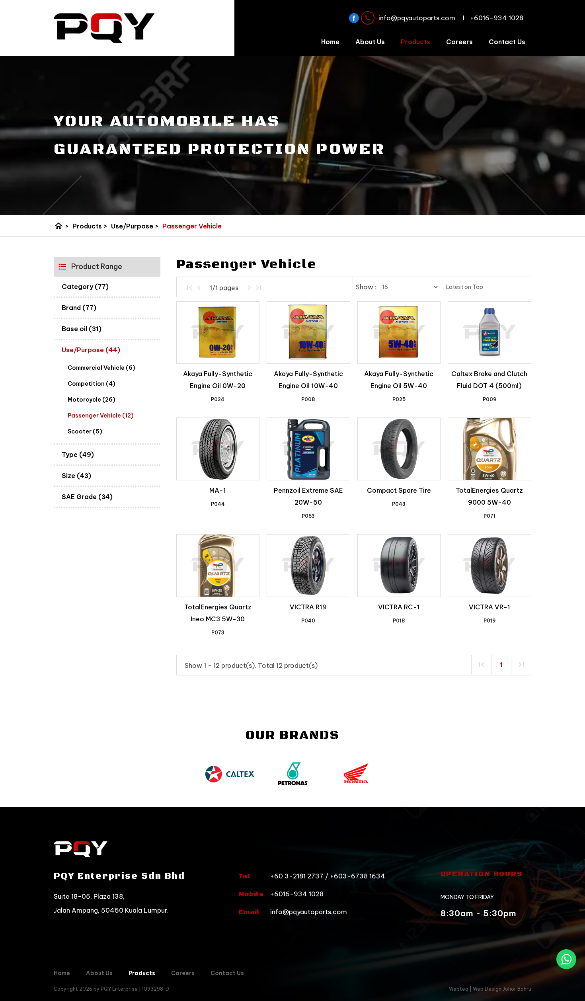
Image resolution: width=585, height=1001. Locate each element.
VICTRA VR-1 (489, 607)
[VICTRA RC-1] (399, 566)
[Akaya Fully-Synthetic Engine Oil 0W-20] (218, 333)
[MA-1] (218, 449)
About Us (370, 42)
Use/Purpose (135, 226)
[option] (229, 773)
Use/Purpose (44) (91, 350)
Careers (459, 42)
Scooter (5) (85, 431)
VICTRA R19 (308, 607)
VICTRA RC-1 (399, 607)
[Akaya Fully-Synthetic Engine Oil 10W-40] (308, 333)
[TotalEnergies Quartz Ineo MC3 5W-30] (218, 566)
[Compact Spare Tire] (399, 449)
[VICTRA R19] (308, 566)
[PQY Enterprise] (104, 28)
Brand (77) (79, 308)
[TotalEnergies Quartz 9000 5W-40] (489, 449)
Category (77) (85, 287)
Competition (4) (91, 383)
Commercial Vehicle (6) (101, 367)
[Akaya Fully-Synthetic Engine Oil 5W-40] (399, 333)
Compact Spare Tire (399, 490)
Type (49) (78, 455)
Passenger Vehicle (192, 226)
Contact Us (507, 42)
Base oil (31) (81, 329)
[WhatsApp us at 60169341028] (566, 959)
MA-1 (217, 490)
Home (330, 42)
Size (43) (76, 476)
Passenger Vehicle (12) (101, 415)
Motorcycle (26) (91, 399)
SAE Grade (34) (87, 497)
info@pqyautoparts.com (308, 912)
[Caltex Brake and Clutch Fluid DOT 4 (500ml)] (489, 333)
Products (415, 42)
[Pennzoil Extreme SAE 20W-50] (308, 449)
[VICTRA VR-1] (489, 566)
